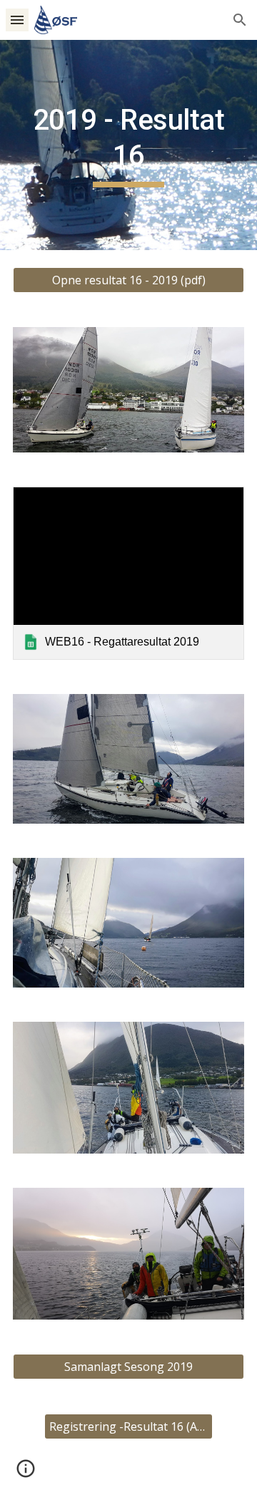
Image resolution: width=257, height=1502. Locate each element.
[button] (17, 19)
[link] (128, 573)
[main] (128, 145)
